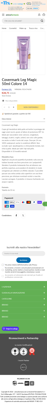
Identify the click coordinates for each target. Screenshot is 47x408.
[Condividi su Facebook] (16, 215)
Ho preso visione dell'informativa (21, 265)
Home (4, 28)
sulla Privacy (33, 265)
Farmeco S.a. (7, 89)
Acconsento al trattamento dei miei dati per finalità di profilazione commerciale (23, 276)
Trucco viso (33, 28)
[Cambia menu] (3, 14)
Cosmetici (13, 28)
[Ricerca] (42, 20)
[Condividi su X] (23, 215)
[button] (44, 204)
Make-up (22, 28)
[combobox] (23, 21)
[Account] (39, 14)
